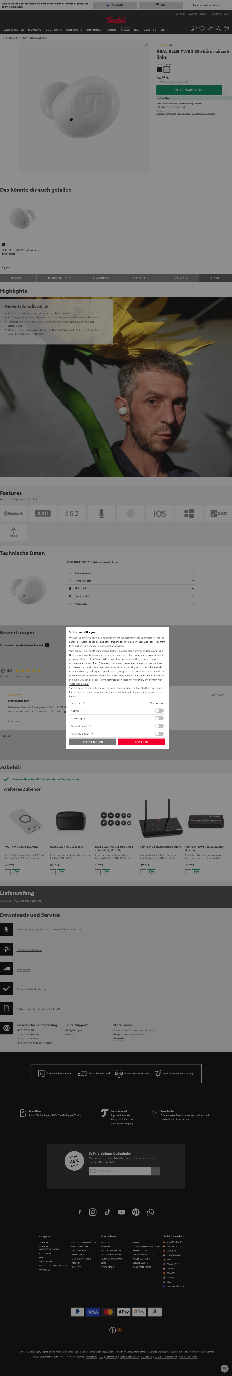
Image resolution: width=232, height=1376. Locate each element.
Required (76, 702)
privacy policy (146, 691)
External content (80, 733)
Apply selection (93, 741)
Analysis (75, 710)
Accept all (142, 741)
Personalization (79, 726)
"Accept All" (103, 671)
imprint (73, 696)
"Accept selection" (79, 683)
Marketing (76, 718)
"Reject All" (101, 658)
